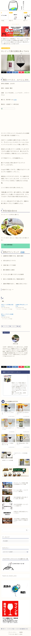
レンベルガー (13, 326)
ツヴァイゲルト (5, 326)
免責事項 (21, 632)
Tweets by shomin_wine (9, 576)
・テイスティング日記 (5, 48)
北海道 (19, 326)
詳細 (22, 252)
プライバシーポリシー (12, 632)
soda (15, 99)
